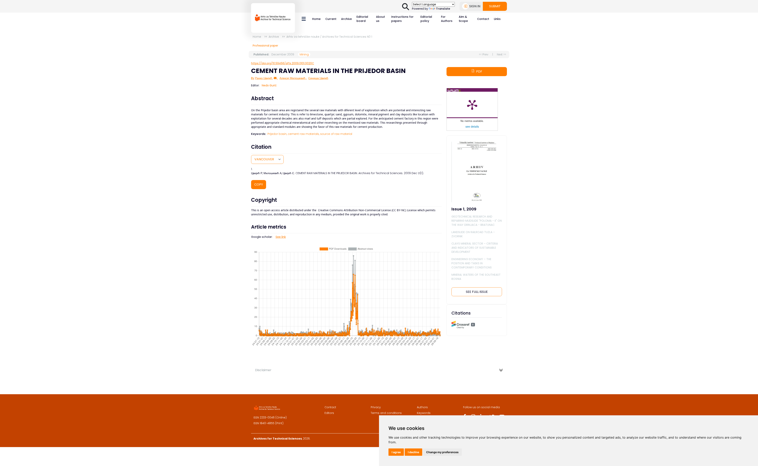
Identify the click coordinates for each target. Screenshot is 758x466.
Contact (483, 19)
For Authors (446, 19)
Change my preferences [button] (442, 452)
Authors (422, 407)
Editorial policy (426, 19)
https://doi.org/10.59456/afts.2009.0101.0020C (282, 63)
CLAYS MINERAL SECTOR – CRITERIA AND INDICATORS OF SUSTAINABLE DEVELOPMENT (474, 248)
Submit (495, 6)
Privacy (376, 407)
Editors (329, 413)
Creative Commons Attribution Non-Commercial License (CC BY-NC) (362, 210)
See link (281, 237)
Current (330, 19)
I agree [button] (396, 452)
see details (472, 126)
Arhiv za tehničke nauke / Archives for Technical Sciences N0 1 (329, 37)
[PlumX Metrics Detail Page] (472, 104)
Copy (258, 184)
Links (497, 19)
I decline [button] (413, 452)
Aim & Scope (463, 19)
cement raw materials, (303, 134)
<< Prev (483, 54)
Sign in (474, 6)
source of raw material (336, 134)
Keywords (424, 413)
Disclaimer (263, 370)
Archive (346, 19)
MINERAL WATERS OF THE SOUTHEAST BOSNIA (476, 277)
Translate (443, 9)
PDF (479, 71)
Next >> (501, 54)
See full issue (477, 291)
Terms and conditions (386, 413)
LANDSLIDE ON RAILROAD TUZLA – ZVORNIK (473, 234)
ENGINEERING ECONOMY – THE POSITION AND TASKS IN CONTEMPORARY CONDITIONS (471, 263)
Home (316, 19)
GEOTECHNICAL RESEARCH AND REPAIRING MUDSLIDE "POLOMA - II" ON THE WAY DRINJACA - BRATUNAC (476, 221)
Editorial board (362, 19)
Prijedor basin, (277, 134)
